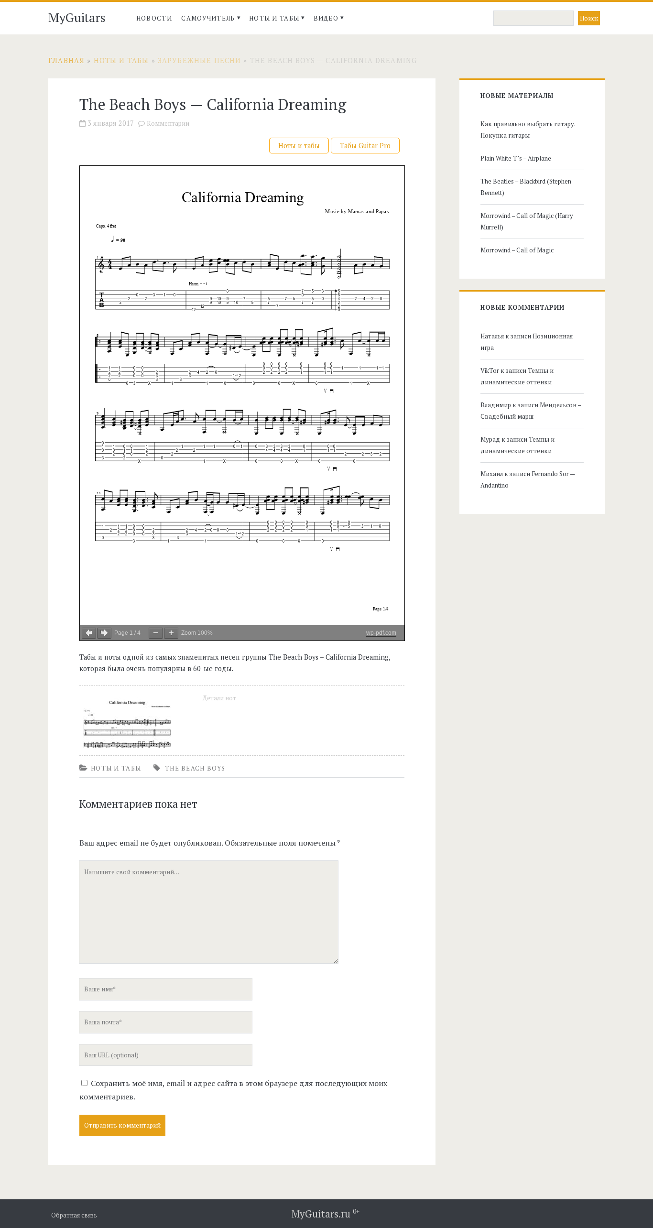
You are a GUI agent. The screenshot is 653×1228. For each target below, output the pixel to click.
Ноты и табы (274, 18)
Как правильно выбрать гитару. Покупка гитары (527, 130)
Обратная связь (74, 1215)
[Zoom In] (171, 633)
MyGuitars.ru (325, 1213)
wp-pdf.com (381, 633)
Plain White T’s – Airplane (515, 158)
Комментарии (168, 124)
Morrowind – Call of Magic (517, 250)
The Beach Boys (195, 768)
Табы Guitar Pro (365, 145)
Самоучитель (208, 18)
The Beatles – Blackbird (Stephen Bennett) (525, 187)
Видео (326, 18)
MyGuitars (77, 17)
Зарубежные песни (199, 60)
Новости (154, 18)
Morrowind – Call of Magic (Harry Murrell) (526, 221)
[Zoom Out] (156, 633)
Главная (66, 60)
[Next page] (104, 633)
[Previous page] (89, 633)
